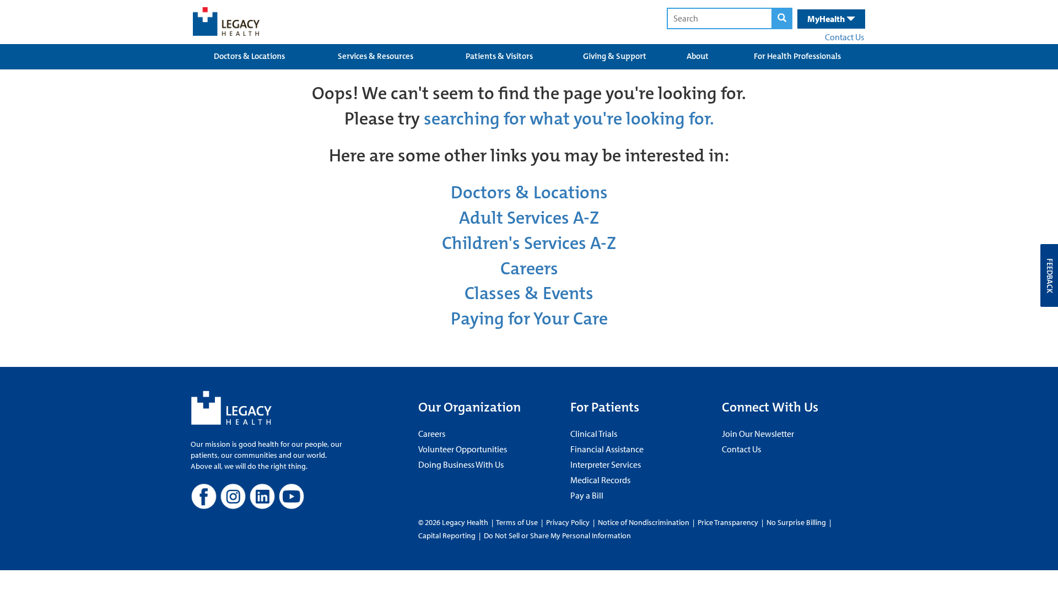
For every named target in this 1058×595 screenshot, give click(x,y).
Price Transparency (728, 522)
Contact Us (844, 36)
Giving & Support (614, 56)
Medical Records (600, 479)
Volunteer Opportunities (462, 449)
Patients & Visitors (499, 56)
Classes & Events (529, 293)
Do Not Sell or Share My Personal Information (557, 535)
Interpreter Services (605, 464)
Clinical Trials (593, 433)
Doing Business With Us (461, 464)
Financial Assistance (607, 449)
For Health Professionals (797, 56)
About (698, 56)
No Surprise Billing (796, 522)
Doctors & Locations (249, 56)
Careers (529, 268)
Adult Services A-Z (529, 218)
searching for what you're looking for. (569, 118)
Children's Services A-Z (529, 243)
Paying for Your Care (529, 318)
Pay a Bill (586, 495)
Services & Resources (375, 56)
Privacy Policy (568, 522)
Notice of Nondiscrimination (643, 522)
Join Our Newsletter (758, 433)
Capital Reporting (447, 535)
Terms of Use (517, 522)
